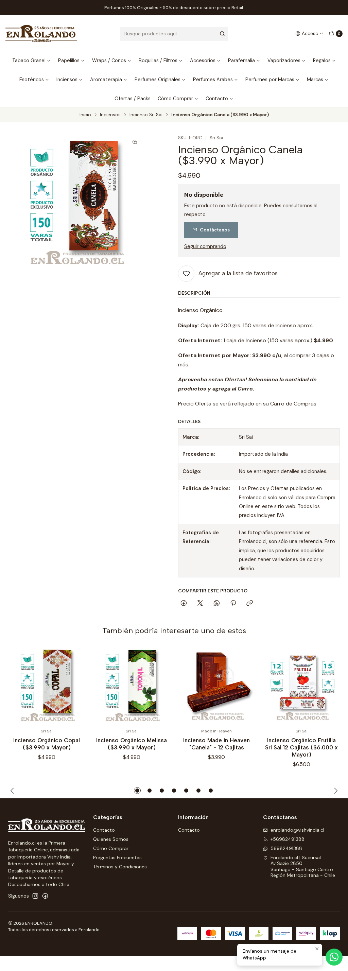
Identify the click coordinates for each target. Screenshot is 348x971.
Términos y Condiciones (120, 867)
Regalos (322, 60)
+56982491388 (287, 839)
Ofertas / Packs (133, 99)
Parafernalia (241, 60)
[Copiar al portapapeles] (249, 603)
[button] (137, 790)
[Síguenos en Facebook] (45, 895)
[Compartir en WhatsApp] (216, 603)
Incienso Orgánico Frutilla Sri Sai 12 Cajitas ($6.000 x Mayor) (301, 747)
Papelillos (69, 60)
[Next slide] (335, 790)
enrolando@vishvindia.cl (297, 830)
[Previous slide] (13, 790)
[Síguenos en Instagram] (35, 895)
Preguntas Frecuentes (117, 857)
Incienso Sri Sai (145, 114)
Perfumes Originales (157, 79)
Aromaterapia (106, 79)
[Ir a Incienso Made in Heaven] (216, 685)
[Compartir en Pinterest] (233, 603)
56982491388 (286, 848)
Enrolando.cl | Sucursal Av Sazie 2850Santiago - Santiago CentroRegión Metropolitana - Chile (303, 866)
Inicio (85, 114)
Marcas (315, 79)
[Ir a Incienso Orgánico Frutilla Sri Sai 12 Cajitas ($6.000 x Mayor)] (301, 685)
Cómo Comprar (175, 99)
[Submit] (222, 33)
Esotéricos (31, 79)
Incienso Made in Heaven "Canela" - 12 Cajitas (216, 744)
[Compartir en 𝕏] (200, 603)
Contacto (217, 99)
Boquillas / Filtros (158, 60)
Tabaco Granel (29, 60)
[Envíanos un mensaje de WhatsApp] (334, 957)
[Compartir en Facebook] (183, 603)
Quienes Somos (110, 839)
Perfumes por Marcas (269, 79)
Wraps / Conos (109, 60)
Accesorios (202, 60)
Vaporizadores (283, 60)
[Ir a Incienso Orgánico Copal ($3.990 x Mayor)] (46, 685)
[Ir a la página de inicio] (41, 33)
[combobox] (174, 33)
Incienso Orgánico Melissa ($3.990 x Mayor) (131, 744)
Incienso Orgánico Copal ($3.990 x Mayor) (46, 744)
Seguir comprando (205, 246)
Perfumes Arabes (213, 79)
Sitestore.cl (83, 938)
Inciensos (66, 79)
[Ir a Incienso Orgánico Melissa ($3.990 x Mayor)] (131, 685)
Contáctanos (215, 229)
